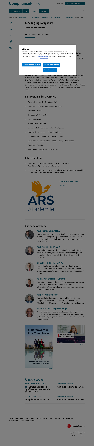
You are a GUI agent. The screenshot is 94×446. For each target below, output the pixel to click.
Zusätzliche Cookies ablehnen (51, 64)
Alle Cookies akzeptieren (50, 70)
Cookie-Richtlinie (44, 58)
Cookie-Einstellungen (43, 56)
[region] (47, 60)
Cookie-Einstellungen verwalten (31, 64)
